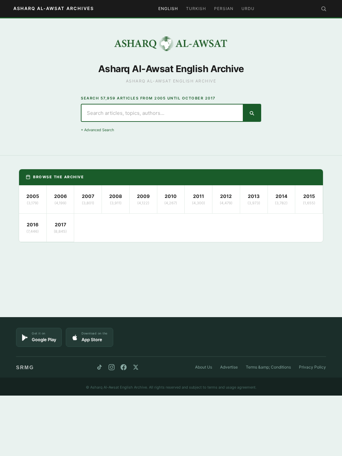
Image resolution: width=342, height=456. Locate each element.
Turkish (196, 8)
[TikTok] (100, 367)
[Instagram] (112, 367)
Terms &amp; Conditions (268, 367)
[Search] (324, 9)
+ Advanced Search (97, 130)
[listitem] (33, 199)
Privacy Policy (312, 367)
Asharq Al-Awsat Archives (53, 8)
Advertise (229, 367)
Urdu (247, 8)
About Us (203, 367)
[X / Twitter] (136, 367)
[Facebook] (124, 367)
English (168, 8)
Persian (223, 8)
